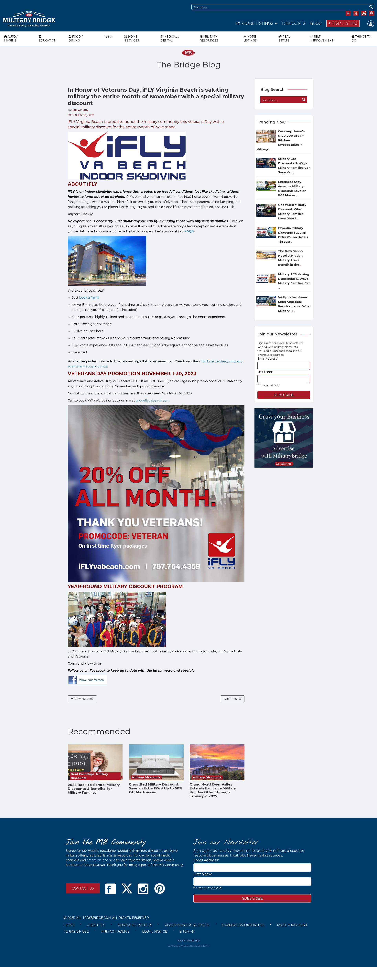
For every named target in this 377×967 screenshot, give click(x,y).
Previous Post (84, 699)
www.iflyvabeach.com (152, 400)
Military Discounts (146, 777)
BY (78, 110)
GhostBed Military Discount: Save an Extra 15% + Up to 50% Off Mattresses (155, 788)
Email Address (267, 358)
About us (96, 925)
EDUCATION (47, 40)
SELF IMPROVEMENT (321, 38)
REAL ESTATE (284, 38)
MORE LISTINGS (250, 38)
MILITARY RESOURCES (209, 38)
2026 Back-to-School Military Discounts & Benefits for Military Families (94, 789)
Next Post (231, 699)
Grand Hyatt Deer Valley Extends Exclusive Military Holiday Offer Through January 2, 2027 (213, 790)
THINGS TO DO (361, 38)
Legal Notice (154, 931)
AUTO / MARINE (10, 38)
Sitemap (187, 931)
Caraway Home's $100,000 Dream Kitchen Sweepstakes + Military (280, 140)
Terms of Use (76, 931)
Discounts (293, 23)
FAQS (189, 231)
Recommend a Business (187, 925)
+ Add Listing (343, 23)
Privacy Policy (115, 931)
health (108, 36)
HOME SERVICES (131, 38)
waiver (184, 305)
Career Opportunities (243, 925)
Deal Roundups (82, 774)
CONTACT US (83, 888)
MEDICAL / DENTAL (170, 38)
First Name (265, 372)
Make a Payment (292, 925)
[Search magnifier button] (371, 7)
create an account (101, 860)
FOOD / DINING (76, 38)
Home (69, 925)
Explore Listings (254, 23)
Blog (316, 23)
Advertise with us (135, 925)
